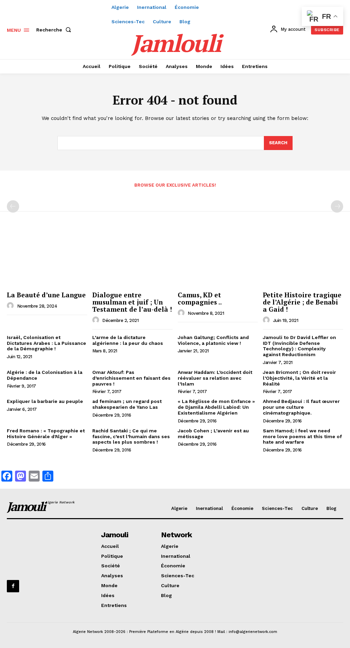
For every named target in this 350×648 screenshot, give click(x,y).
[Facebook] (13, 586)
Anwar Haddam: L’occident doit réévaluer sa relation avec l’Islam (215, 378)
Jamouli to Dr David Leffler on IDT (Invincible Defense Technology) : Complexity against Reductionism (299, 346)
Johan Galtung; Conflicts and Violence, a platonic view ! (213, 340)
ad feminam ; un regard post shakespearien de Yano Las (127, 404)
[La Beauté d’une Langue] (47, 258)
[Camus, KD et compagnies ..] (218, 258)
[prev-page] (13, 206)
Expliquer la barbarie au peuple (45, 401)
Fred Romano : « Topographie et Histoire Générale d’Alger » (46, 433)
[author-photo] (11, 306)
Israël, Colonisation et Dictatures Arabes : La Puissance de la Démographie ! (46, 343)
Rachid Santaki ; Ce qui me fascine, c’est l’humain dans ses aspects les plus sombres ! (131, 436)
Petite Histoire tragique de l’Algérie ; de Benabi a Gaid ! (302, 302)
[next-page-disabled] (337, 206)
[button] (55, 30)
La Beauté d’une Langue (46, 295)
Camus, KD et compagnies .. (200, 298)
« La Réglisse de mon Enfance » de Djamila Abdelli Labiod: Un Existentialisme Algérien (216, 407)
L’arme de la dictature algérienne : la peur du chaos (127, 340)
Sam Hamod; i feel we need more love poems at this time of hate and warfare (302, 436)
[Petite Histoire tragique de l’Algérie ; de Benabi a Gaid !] (303, 258)
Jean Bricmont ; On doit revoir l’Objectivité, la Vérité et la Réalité (299, 378)
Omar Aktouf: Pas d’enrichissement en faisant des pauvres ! (131, 378)
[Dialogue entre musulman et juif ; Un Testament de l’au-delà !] (132, 258)
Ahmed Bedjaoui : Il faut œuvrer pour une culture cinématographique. (301, 407)
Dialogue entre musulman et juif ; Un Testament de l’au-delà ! (132, 302)
